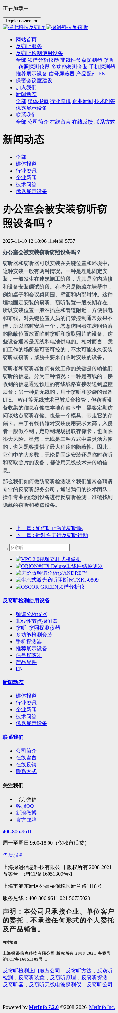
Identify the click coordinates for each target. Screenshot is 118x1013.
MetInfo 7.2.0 (44, 1007)
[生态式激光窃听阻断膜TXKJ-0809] (57, 580)
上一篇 (49, 528)
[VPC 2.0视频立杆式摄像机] (48, 559)
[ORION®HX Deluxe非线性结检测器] (59, 566)
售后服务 (13, 855)
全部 (21, 60)
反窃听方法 (79, 970)
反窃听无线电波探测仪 (55, 984)
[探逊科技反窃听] (59, 27)
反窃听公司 (100, 984)
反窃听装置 (31, 977)
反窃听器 (13, 984)
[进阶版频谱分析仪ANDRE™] (51, 573)
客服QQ (25, 806)
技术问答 (26, 184)
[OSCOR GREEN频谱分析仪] (50, 587)
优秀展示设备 (31, 191)
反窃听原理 (63, 977)
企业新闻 (26, 177)
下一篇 (52, 535)
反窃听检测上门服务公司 (31, 970)
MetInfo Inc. (102, 1007)
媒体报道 (26, 164)
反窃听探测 (94, 977)
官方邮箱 (26, 819)
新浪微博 (26, 813)
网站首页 (26, 39)
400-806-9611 (17, 831)
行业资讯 (26, 171)
